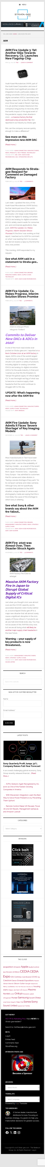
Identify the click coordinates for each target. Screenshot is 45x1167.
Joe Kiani (16, 990)
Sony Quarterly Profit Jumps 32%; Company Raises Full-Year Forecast (21, 764)
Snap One (19, 1002)
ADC (16, 155)
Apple (24, 966)
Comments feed (12, 1043)
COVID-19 (35, 977)
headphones (34, 983)
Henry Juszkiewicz (9, 986)
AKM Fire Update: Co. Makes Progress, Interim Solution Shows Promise (19, 230)
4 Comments (28, 300)
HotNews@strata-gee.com (25, 1027)
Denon (14, 980)
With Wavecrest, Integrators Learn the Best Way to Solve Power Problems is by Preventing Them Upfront (22, 798)
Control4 (17, 977)
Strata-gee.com (22, 14)
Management (10, 524)
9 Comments (29, 552)
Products (13, 152)
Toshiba (27, 1006)
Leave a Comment (27, 62)
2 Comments (29, 181)
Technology (31, 152)
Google (27, 983)
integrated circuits (26, 157)
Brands (30, 272)
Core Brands (26, 977)
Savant (32, 998)
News (7, 152)
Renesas (21, 410)
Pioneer (14, 998)
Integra (10, 990)
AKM (19, 155)
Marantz (25, 990)
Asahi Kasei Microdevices (27, 279)
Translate (23, 1103)
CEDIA (24, 971)
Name (5, 699)
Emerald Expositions (25, 981)
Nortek (6, 993)
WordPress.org (11, 1046)
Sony (7, 530)
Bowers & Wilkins (13, 972)
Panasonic (26, 994)
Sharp (38, 997)
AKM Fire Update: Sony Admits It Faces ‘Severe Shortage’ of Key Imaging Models (22, 427)
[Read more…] (10, 145)
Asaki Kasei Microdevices (27, 660)
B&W (4, 972)
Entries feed (10, 1039)
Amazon (17, 967)
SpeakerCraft (21, 1006)
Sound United (10, 662)
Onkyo (18, 993)
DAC (16, 157)
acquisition (8, 967)
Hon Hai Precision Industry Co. (24, 986)
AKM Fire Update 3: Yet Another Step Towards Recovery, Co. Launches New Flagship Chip (21, 54)
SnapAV (13, 1002)
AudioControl (34, 967)
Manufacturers (33, 150)
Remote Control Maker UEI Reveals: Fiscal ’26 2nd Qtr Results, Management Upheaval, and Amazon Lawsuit (21, 809)
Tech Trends (21, 152)
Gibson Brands (8, 983)
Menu (24, 4)
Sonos (27, 1001)
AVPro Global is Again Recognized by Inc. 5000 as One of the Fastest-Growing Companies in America (21, 787)
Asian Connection (20, 150)
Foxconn (36, 980)
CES (12, 977)
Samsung (23, 997)
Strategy (35, 524)
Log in (7, 1036)
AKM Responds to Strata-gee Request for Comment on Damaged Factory (22, 173)
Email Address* (9, 710)
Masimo (32, 989)
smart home (6, 1002)
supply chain (26, 274)
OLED (12, 994)
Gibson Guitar (19, 983)
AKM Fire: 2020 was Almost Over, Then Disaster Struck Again (20, 545)
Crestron (7, 980)
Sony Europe (13, 530)
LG (21, 990)
